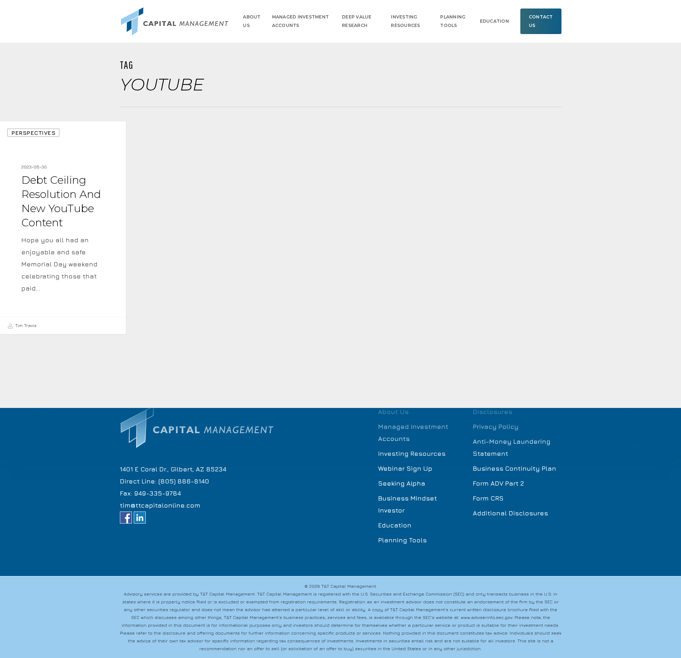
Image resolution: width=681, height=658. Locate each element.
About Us (393, 411)
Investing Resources (411, 453)
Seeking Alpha (401, 483)
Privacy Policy (496, 426)
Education (394, 525)
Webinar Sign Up (405, 468)
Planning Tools (402, 540)
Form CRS (488, 498)
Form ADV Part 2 (498, 483)
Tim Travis (25, 325)
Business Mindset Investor (407, 504)
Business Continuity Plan (514, 468)
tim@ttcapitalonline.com (160, 505)
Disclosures (492, 411)
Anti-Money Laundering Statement (511, 447)
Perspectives (33, 132)
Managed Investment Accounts (413, 432)
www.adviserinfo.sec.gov (486, 617)
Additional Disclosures (510, 513)
